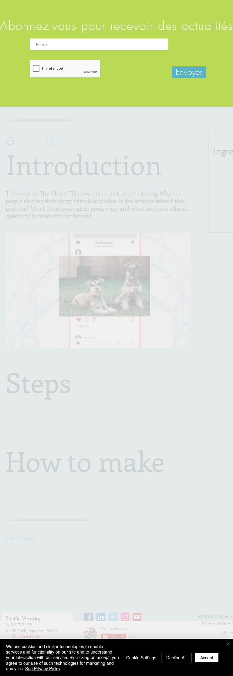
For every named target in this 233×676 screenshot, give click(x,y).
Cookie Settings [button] (141, 657)
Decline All (176, 657)
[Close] (228, 644)
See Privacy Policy (42, 668)
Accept (206, 657)
